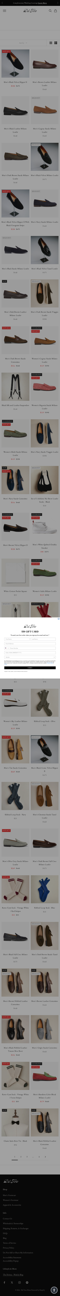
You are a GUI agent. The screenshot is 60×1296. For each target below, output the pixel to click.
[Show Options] (54, 657)
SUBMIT (30, 667)
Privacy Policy (50, 663)
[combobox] (6, 648)
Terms (5, 664)
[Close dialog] (58, 619)
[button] (54, 1290)
